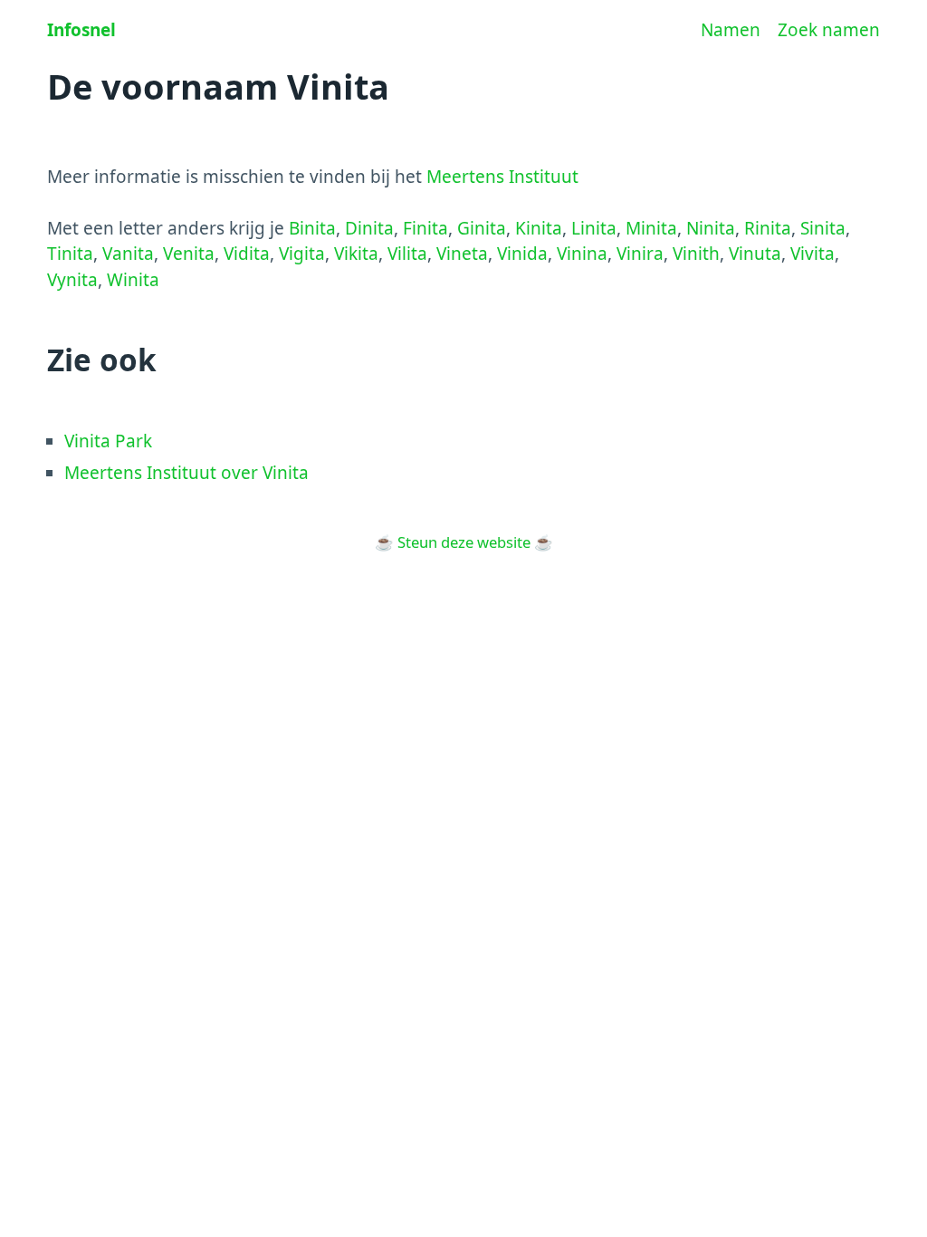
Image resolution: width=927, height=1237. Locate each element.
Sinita (823, 228)
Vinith (696, 253)
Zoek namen (829, 30)
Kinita (538, 228)
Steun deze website (463, 542)
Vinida (522, 253)
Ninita (710, 228)
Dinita (369, 228)
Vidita (247, 253)
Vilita (407, 253)
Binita (312, 228)
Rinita (767, 228)
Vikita (356, 253)
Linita (593, 228)
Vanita (128, 253)
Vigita (302, 253)
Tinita (70, 253)
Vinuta (755, 253)
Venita (189, 253)
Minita (651, 228)
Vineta (462, 253)
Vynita (72, 280)
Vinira (640, 253)
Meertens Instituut (502, 176)
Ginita (481, 228)
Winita (133, 280)
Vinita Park (108, 441)
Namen (730, 30)
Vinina (582, 253)
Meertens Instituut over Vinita (186, 472)
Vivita (812, 253)
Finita (425, 228)
